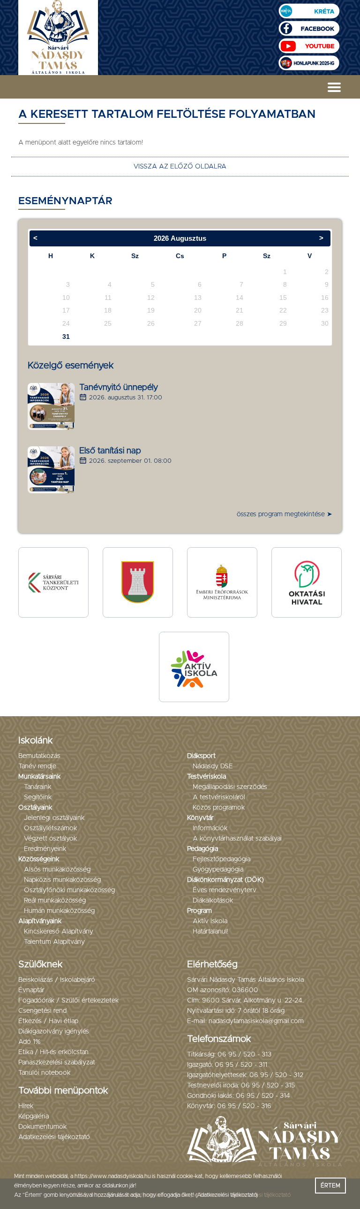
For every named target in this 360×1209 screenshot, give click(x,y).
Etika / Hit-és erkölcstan (53, 1052)
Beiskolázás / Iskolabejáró (56, 980)
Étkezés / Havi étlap (48, 1021)
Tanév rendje (37, 766)
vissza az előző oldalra (180, 166)
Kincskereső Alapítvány (58, 931)
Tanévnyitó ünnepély (118, 387)
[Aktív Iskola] (194, 666)
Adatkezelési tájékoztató (54, 1137)
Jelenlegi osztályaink (54, 818)
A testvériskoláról (219, 797)
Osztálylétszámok (50, 828)
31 (66, 336)
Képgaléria (33, 1116)
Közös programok (219, 807)
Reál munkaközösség (55, 900)
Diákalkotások (213, 900)
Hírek (25, 1106)
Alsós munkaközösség (57, 869)
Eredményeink (45, 849)
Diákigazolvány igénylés (53, 1031)
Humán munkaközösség (59, 911)
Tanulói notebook (44, 1073)
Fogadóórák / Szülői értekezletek (68, 1000)
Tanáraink (37, 787)
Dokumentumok (42, 1127)
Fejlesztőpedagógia (221, 859)
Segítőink (38, 797)
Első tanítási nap (110, 451)
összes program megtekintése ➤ (284, 514)
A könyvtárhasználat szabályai (237, 838)
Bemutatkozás (39, 756)
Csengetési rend (42, 1011)
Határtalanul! (210, 931)
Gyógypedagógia (218, 869)
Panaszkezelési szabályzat (56, 1062)
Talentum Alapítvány (54, 942)
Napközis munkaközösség (62, 880)
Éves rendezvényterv (224, 890)
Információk (210, 828)
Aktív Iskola (210, 921)
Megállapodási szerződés (230, 787)
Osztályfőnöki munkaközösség (69, 890)
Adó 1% (29, 1042)
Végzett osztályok (50, 838)
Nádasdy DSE (213, 766)
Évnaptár (31, 990)
